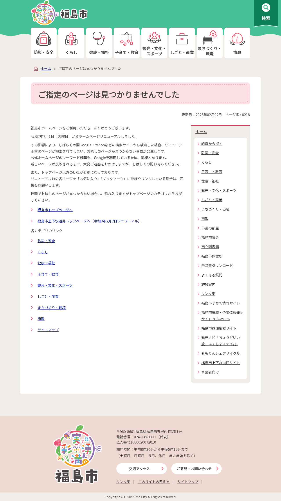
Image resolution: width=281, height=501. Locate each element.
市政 (237, 52)
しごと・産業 (182, 52)
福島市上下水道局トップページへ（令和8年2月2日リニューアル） (90, 221)
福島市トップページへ (55, 209)
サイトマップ (48, 329)
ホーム (46, 68)
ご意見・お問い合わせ (194, 468)
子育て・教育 (127, 52)
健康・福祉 (99, 52)
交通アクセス (139, 468)
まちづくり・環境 (210, 50)
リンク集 (123, 481)
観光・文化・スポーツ (154, 50)
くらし (71, 52)
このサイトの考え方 (154, 481)
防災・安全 (44, 52)
